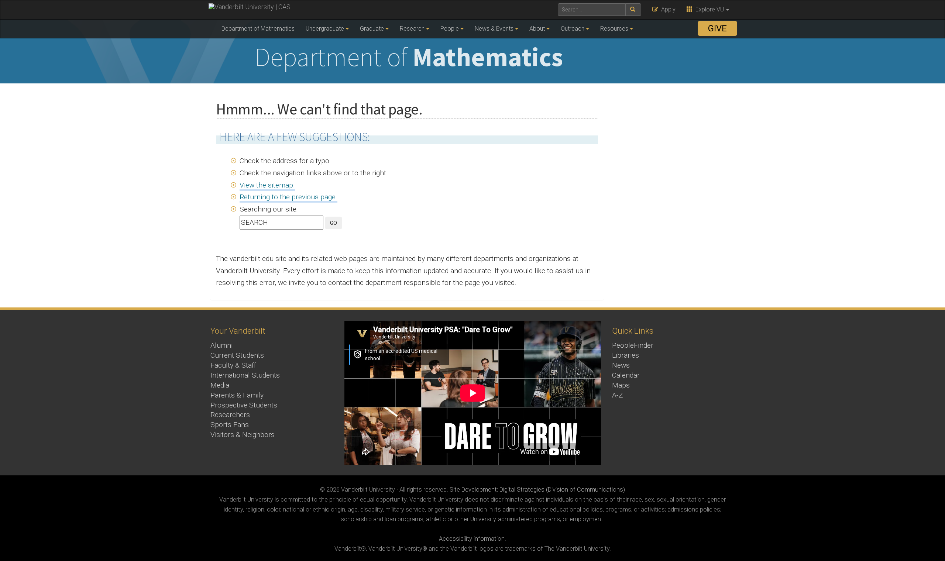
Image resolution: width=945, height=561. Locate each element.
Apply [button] (667, 9)
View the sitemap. (267, 185)
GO (333, 223)
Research (412, 28)
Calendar (626, 375)
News (621, 365)
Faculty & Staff (233, 365)
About (537, 28)
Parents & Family (237, 395)
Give (717, 28)
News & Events (494, 28)
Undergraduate (325, 28)
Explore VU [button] (709, 9)
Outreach (572, 28)
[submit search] (633, 9)
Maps (621, 385)
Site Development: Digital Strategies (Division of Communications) (537, 489)
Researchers (230, 414)
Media (219, 385)
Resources (614, 28)
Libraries (625, 355)
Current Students (237, 355)
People (449, 28)
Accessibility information (472, 538)
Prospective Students (243, 405)
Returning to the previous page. (288, 197)
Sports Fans (229, 424)
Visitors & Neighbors (242, 434)
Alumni (221, 345)
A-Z (617, 395)
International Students (245, 375)
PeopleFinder (632, 345)
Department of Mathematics (258, 28)
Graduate (372, 28)
